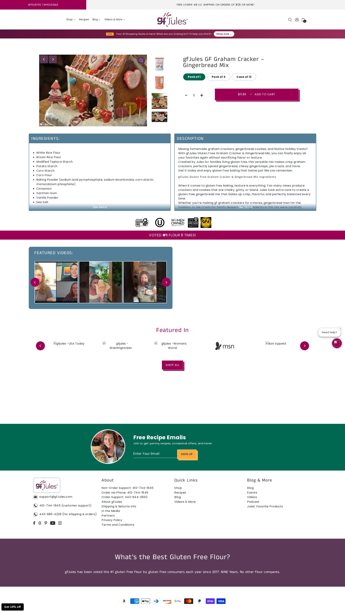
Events (252, 492)
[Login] (297, 19)
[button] (337, 343)
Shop (178, 488)
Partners (108, 516)
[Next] (53, 59)
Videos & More (185, 502)
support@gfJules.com (55, 497)
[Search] (290, 19)
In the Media (111, 511)
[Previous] (44, 59)
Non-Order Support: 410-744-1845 (128, 488)
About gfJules (112, 502)
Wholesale (50, 4)
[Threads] (40, 523)
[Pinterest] (45, 523)
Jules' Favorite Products (265, 506)
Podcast (253, 502)
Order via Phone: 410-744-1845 (125, 492)
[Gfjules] (46, 486)
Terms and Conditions (118, 525)
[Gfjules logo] (172, 19)
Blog (177, 497)
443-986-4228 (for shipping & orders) (68, 514)
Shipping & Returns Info (119, 506)
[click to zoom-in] (141, 60)
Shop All (172, 365)
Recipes (180, 492)
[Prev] (35, 282)
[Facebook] (34, 523)
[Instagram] (60, 523)
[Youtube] (52, 523)
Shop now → (224, 33)
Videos (252, 497)
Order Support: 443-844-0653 (125, 497)
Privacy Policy (112, 520)
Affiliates (34, 4)
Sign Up (187, 454)
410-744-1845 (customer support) (65, 505)
